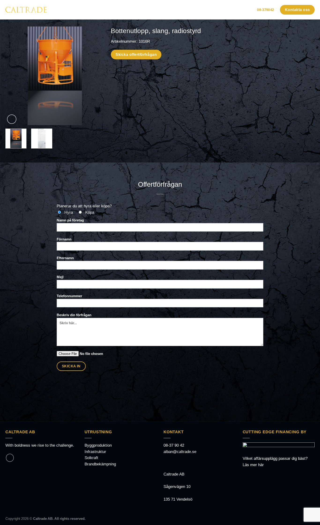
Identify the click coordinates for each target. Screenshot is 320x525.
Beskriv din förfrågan (74, 315)
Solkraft (91, 458)
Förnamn (64, 239)
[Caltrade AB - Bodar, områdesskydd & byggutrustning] (26, 9)
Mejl (60, 277)
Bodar (102, 10)
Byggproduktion (98, 445)
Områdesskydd (132, 10)
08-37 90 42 (174, 445)
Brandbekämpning (100, 464)
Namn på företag (70, 220)
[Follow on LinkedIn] (10, 458)
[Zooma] (11, 119)
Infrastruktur (95, 451)
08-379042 (265, 10)
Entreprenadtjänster (210, 10)
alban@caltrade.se (180, 451)
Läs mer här (253, 465)
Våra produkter (167, 10)
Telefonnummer (69, 296)
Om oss (243, 10)
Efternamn (65, 258)
